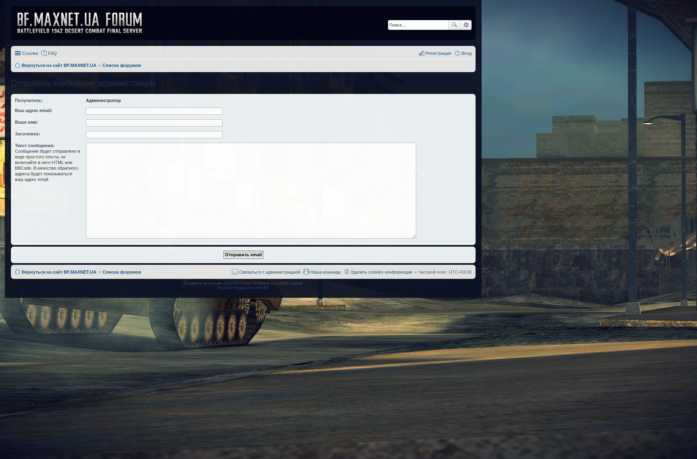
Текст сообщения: (34, 145)
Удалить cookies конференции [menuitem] (381, 272)
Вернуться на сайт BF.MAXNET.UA (59, 272)
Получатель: (29, 100)
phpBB (229, 283)
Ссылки (30, 53)
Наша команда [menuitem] (325, 272)
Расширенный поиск (466, 25)
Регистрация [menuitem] (438, 53)
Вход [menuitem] (466, 53)
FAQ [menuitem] (52, 53)
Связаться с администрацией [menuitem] (269, 272)
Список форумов (121, 272)
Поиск (455, 25)
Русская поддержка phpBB (243, 287)
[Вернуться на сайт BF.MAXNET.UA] (85, 23)
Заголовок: (27, 133)
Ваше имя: (26, 122)
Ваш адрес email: (33, 110)
